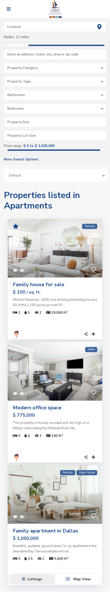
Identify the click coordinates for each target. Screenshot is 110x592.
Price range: (13, 146)
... (64, 305)
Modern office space (37, 407)
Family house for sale (38, 284)
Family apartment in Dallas (45, 530)
